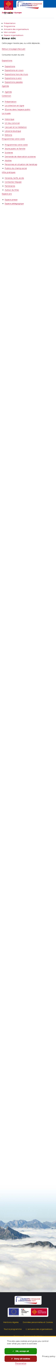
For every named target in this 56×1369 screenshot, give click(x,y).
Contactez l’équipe (13, 182)
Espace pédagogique (14, 203)
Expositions (7, 60)
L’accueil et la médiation (16, 127)
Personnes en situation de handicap (21, 164)
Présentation (9, 23)
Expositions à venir (13, 78)
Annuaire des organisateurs (16, 29)
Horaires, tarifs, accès (14, 178)
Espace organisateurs (13, 35)
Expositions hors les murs (16, 74)
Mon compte (9, 32)
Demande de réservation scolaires (20, 156)
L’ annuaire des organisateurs (39, 1329)
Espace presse (11, 199)
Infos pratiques (8, 172)
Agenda (5, 86)
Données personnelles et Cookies (38, 1322)
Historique (9, 119)
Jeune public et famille (15, 148)
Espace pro (7, 194)
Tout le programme (13, 1329)
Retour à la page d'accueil (13, 49)
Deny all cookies (22, 1359)
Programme (9, 26)
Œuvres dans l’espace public (17, 109)
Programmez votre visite (13, 139)
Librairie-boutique (13, 131)
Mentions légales (11, 1322)
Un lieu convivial (12, 123)
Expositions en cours (14, 70)
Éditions (8, 135)
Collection (6, 96)
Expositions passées (14, 82)
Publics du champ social (16, 168)
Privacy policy (48, 1356)
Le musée (6, 113)
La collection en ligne (14, 105)
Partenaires (10, 186)
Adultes (8, 160)
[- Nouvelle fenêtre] (28, 1300)
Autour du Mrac (12, 190)
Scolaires (9, 152)
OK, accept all (22, 1351)
